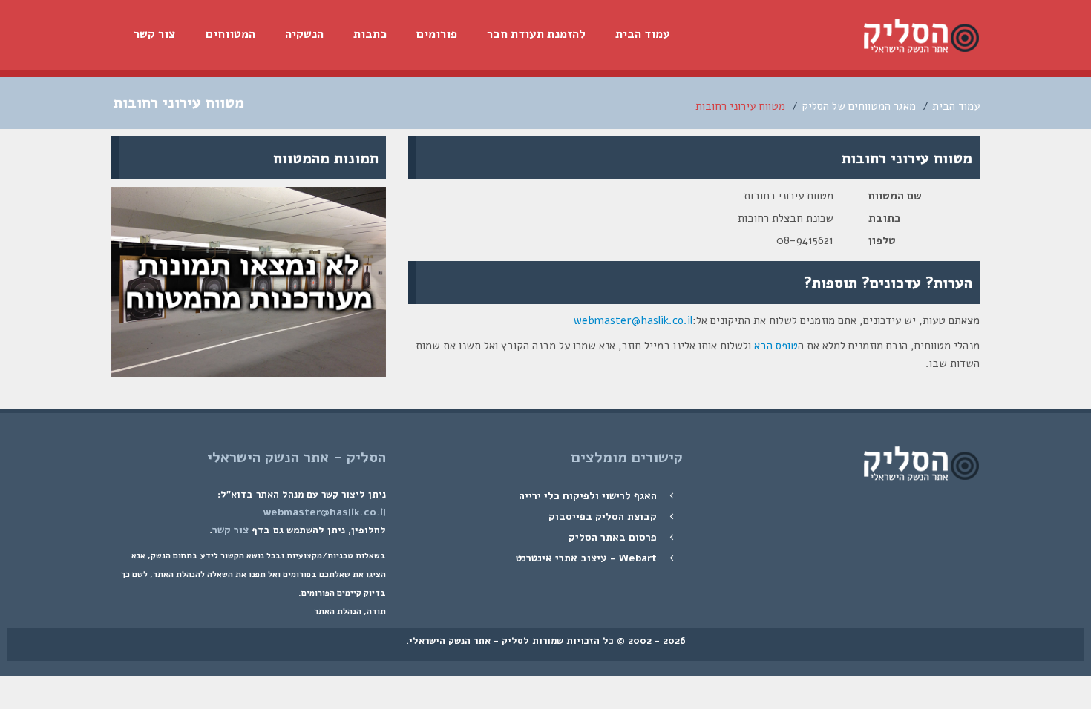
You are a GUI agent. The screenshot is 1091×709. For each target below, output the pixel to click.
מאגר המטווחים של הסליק (859, 106)
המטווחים (230, 34)
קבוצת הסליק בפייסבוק (602, 517)
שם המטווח (895, 195)
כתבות (370, 34)
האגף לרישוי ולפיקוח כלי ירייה (588, 496)
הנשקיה (304, 34)
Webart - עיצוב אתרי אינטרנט (586, 558)
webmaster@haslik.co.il (633, 320)
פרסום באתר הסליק (613, 537)
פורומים (436, 34)
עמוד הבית (642, 34)
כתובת (884, 218)
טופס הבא (776, 345)
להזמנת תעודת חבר (536, 34)
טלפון (882, 240)
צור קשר (155, 34)
